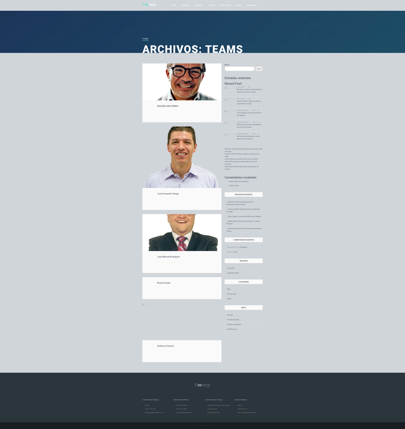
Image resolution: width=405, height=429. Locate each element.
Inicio (174, 5)
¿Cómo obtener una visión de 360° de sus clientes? (241, 159)
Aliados (239, 5)
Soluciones (185, 5)
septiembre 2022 (233, 273)
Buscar (227, 65)
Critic (237, 185)
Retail (229, 299)
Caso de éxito (231, 294)
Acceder (230, 315)
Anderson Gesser (165, 346)
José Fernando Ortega (168, 193)
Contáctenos (251, 5)
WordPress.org (232, 329)
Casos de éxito (225, 5)
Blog (228, 289)
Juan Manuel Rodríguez (168, 256)
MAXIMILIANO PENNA (167, 106)
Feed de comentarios (234, 324)
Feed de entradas (233, 320)
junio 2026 (230, 268)
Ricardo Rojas (163, 283)
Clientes (212, 5)
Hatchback (244, 181)
